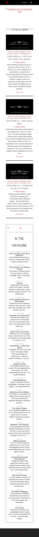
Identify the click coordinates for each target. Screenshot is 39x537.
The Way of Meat (19, 408)
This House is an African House (19, 268)
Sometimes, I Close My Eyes (19, 347)
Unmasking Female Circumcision (19, 458)
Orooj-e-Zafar (20, 126)
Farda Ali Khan (20, 62)
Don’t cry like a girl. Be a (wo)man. (19, 254)
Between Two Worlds (19, 425)
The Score (19, 508)
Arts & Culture (13, 52)
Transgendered (19, 380)
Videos (16, 53)
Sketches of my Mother (19, 392)
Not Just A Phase (19, 475)
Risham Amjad (20, 191)
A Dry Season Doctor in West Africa (20, 300)
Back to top (19, 532)
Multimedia (22, 52)
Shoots (19, 283)
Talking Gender (19, 441)
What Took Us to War (19, 332)
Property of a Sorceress (19, 315)
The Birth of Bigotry (19, 491)
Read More (19, 92)
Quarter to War (19, 364)
